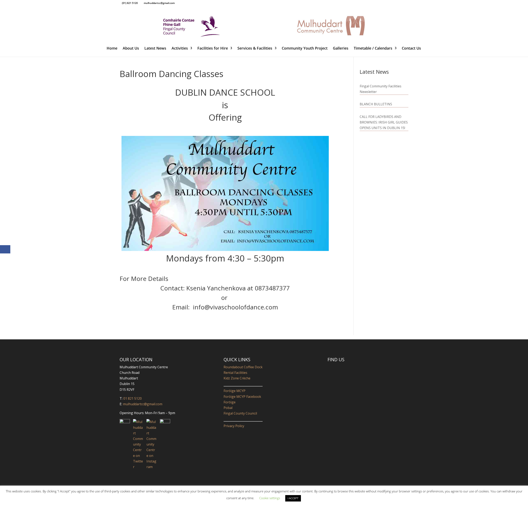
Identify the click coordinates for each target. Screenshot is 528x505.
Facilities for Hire (212, 49)
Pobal (228, 407)
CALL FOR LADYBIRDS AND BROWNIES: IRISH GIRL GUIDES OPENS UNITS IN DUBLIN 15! (384, 122)
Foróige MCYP (234, 391)
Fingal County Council (240, 413)
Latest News (155, 49)
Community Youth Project (305, 49)
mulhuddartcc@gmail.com (142, 404)
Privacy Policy (234, 426)
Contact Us (411, 49)
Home (112, 49)
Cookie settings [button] (269, 498)
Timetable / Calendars (373, 49)
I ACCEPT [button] (293, 498)
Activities (180, 49)
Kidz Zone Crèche (237, 378)
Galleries (340, 49)
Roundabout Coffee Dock (243, 367)
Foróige (230, 402)
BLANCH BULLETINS (376, 104)
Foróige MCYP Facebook (242, 396)
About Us (131, 49)
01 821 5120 (132, 398)
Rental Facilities (235, 372)
